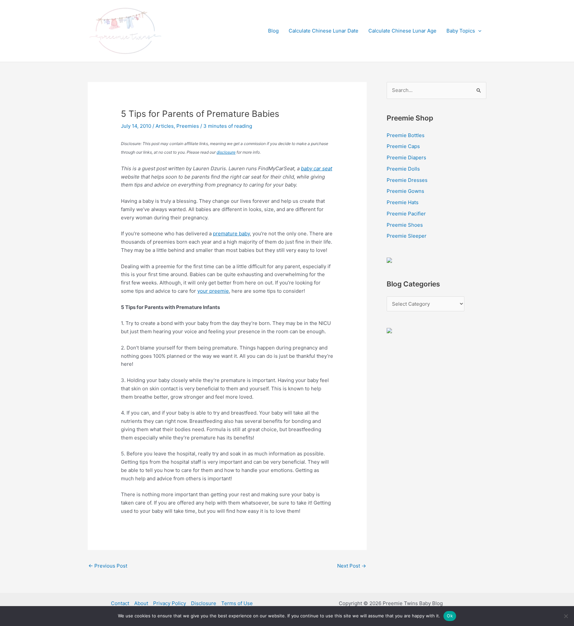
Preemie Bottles (406, 135)
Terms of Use (237, 603)
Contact (120, 603)
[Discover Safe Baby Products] (389, 330)
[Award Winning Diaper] (389, 260)
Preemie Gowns (405, 191)
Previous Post (107, 566)
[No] (565, 616)
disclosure (226, 152)
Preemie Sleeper (407, 236)
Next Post (351, 566)
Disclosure (203, 603)
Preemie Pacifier (406, 213)
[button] (478, 30)
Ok (450, 615)
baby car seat (316, 168)
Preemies (187, 126)
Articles (164, 126)
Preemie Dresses (407, 180)
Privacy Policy (169, 603)
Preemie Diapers (406, 157)
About (141, 603)
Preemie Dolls (403, 169)
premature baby (231, 233)
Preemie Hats (403, 202)
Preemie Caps (403, 146)
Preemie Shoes (405, 225)
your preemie (213, 291)
